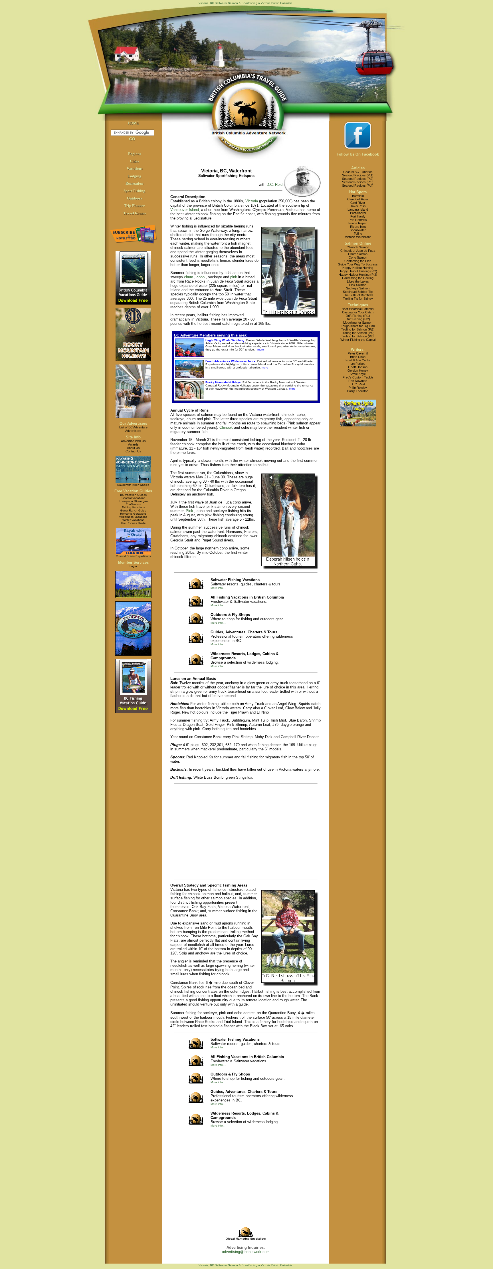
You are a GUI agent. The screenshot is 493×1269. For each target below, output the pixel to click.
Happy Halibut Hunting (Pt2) (358, 271)
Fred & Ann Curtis (357, 360)
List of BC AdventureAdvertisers (133, 429)
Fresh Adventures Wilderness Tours (230, 361)
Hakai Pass (358, 206)
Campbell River (357, 199)
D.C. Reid (274, 184)
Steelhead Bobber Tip (358, 291)
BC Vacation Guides (133, 494)
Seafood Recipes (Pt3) (357, 182)
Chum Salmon (357, 254)
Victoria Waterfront (358, 237)
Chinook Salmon (358, 247)
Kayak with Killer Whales (133, 484)
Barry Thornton (357, 391)
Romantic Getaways (133, 513)
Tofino (358, 233)
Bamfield (358, 196)
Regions (134, 154)
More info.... (218, 587)
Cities (134, 161)
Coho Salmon (358, 257)
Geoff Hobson (357, 367)
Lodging (134, 176)
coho (201, 277)
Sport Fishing (134, 191)
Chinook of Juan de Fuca (357, 250)
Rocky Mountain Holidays (223, 382)
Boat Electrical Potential (358, 309)
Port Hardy (357, 216)
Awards (133, 444)
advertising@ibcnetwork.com (246, 1252)
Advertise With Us (133, 441)
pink (233, 277)
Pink (189, 511)
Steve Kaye (358, 374)
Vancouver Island (184, 210)
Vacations (134, 168)
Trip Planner (134, 206)
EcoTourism (133, 504)
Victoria (251, 201)
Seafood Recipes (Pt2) (357, 178)
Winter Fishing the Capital (357, 339)
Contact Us (133, 451)
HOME (133, 123)
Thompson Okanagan (133, 501)
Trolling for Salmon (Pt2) (358, 333)
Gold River (357, 202)
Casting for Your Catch (357, 312)
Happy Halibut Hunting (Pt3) (358, 274)
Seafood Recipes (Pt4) (357, 185)
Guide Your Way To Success (358, 264)
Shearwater (358, 230)
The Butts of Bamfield (358, 295)
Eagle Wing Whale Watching (224, 340)
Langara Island (357, 209)
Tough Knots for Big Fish (358, 326)
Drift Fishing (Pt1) (358, 315)
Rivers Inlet (358, 226)
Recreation (134, 183)
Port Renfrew (358, 219)
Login (133, 566)
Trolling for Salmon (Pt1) (358, 329)
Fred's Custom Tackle (358, 377)
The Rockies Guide (133, 523)
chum (188, 277)
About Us (133, 448)
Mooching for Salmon (357, 322)
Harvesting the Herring (357, 278)
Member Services (133, 562)
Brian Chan (357, 356)
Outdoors (134, 198)
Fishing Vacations (133, 507)
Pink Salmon (357, 285)
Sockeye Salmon (357, 288)
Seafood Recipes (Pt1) (357, 175)
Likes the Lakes (358, 281)
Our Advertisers (133, 423)
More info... (218, 644)
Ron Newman (357, 380)
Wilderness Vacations (133, 516)
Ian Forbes (357, 363)
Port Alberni (358, 213)
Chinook (226, 427)
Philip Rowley (358, 387)
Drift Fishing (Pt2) (358, 319)
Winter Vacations (133, 519)
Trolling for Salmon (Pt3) (358, 336)
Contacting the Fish (357, 261)
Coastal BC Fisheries (358, 172)
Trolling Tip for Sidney (358, 298)
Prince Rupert (357, 223)
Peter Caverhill (358, 353)
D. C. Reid (358, 384)
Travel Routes (134, 213)
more (260, 349)
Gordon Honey (357, 370)
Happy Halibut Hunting (357, 267)
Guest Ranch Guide (133, 510)
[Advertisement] (224, 831)
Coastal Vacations (133, 497)
